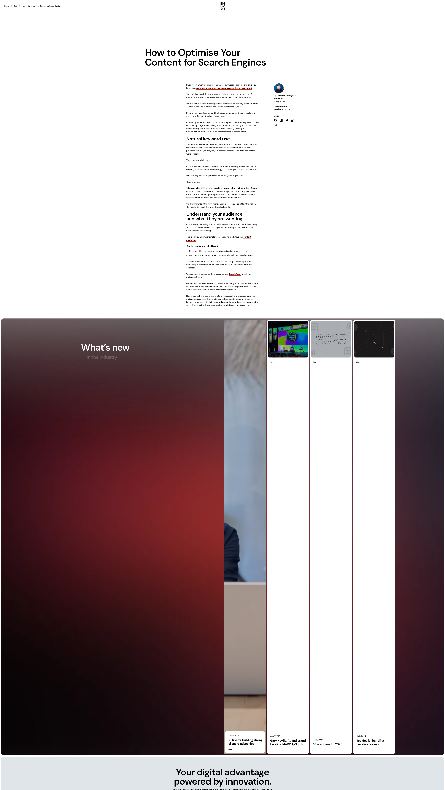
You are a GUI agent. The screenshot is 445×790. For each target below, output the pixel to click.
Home (6, 6)
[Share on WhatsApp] (292, 120)
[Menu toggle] (440, 6)
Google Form (235, 274)
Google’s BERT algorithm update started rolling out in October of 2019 (224, 188)
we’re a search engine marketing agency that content (224, 88)
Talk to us (423, 5)
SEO (15, 6)
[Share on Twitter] (287, 120)
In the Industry (102, 357)
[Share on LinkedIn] (281, 120)
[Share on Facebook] (275, 120)
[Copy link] (275, 124)
